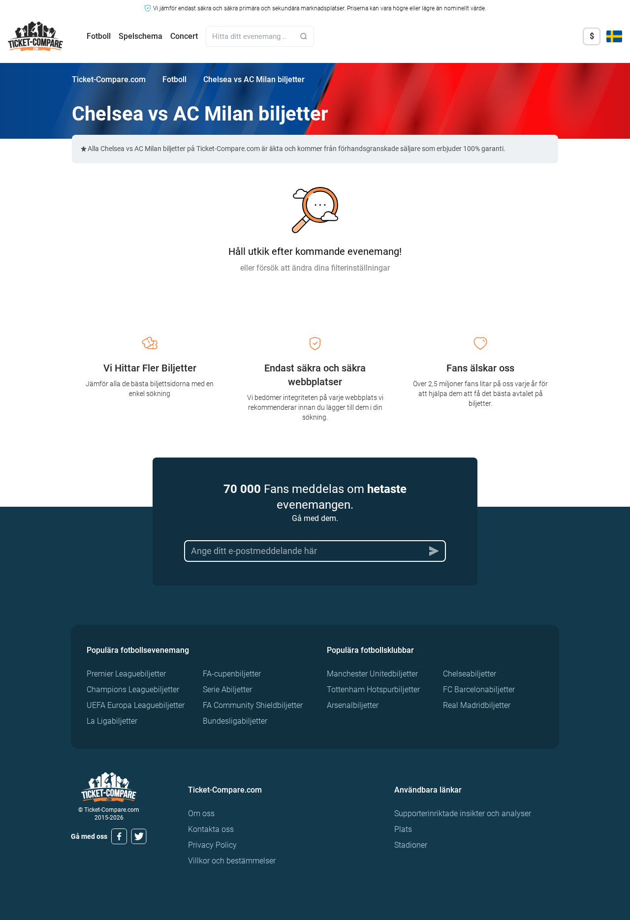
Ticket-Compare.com (109, 79)
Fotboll (99, 36)
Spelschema (140, 36)
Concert (184, 36)
